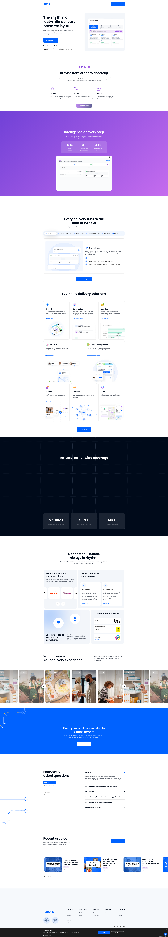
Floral (68, 922)
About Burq (47, 782)
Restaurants (69, 915)
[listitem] (62, 864)
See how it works (50, 40)
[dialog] (84, 932)
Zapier (80, 915)
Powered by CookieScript (162, 936)
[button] (82, 4)
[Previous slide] (44, 876)
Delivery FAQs (96, 915)
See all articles (118, 841)
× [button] (166, 929)
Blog (94, 912)
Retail (68, 917)
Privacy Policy (45, 933)
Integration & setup (49, 789)
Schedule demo (118, 4)
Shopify (80, 912)
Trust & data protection (47, 793)
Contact (120, 912)
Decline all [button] (117, 932)
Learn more (84, 603)
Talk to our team (84, 744)
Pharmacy (69, 920)
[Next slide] (49, 876)
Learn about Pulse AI (84, 105)
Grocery (68, 912)
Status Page (108, 912)
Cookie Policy (51, 933)
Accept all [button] (104, 932)
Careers (120, 915)
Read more (97, 622)
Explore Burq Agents (84, 279)
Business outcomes (49, 785)
